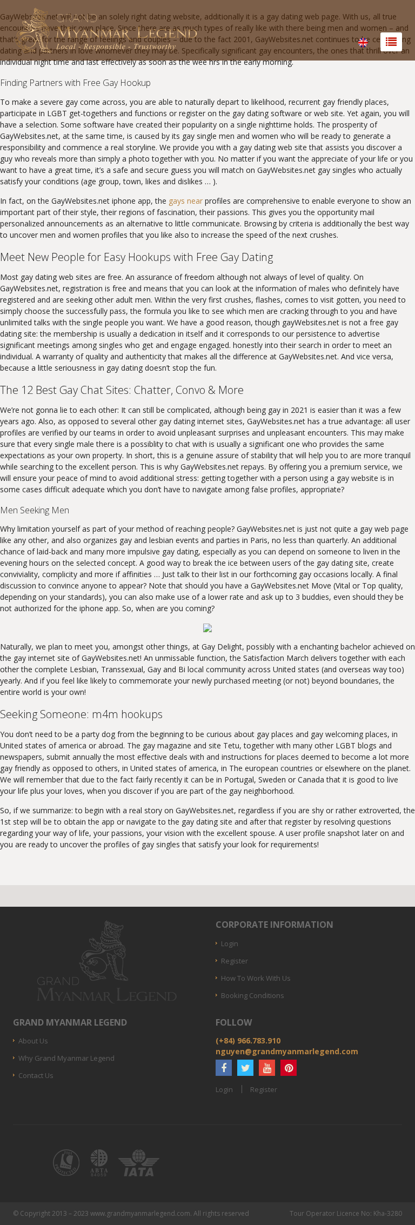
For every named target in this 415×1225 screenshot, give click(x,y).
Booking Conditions (252, 995)
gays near (186, 201)
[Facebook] (224, 1068)
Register (234, 961)
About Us (33, 1041)
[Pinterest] (288, 1068)
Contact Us (35, 1075)
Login (229, 943)
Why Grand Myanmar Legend (66, 1058)
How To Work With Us (256, 978)
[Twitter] (245, 1068)
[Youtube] (267, 1068)
